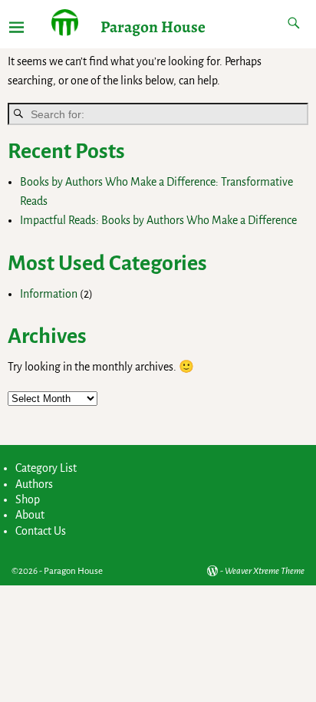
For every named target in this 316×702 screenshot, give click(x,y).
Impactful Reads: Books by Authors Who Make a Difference (158, 220)
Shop (27, 499)
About (29, 515)
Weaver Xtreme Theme (264, 571)
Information (48, 294)
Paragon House (153, 26)
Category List (46, 468)
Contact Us (40, 531)
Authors (34, 484)
